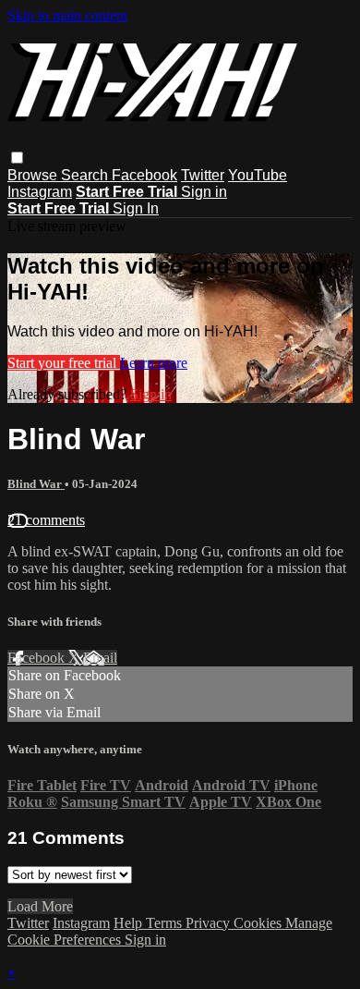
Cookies (259, 923)
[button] (17, 158)
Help (130, 923)
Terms (166, 923)
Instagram (39, 192)
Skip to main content (67, 15)
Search (86, 175)
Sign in (204, 192)
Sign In (136, 208)
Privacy (210, 923)
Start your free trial (63, 363)
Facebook (144, 175)
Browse (34, 175)
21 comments (46, 520)
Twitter (202, 175)
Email (100, 657)
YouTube (257, 175)
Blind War (36, 484)
